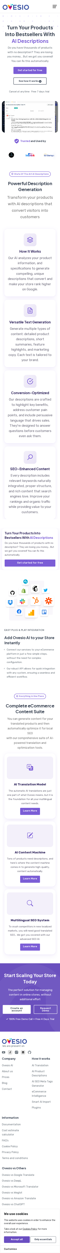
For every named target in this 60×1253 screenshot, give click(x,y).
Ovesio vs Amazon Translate (19, 1198)
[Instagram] (16, 1053)
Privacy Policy (10, 1152)
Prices (5, 1077)
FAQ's (5, 1140)
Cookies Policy (30, 1229)
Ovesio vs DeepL (11, 1180)
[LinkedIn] (23, 1053)
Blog (4, 1083)
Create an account (16, 1009)
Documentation (11, 1124)
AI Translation (40, 1065)
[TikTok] (10, 1053)
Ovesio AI (7, 1065)
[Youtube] (3, 1053)
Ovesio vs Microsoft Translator (20, 1186)
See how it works (29, 81)
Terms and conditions (15, 1158)
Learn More (30, 810)
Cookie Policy (10, 1146)
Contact (7, 1088)
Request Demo (45, 1009)
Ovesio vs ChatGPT (13, 1204)
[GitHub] (29, 1053)
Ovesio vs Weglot (12, 1192)
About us (7, 1071)
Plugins (36, 1107)
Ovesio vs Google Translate (18, 1174)
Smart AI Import (41, 1101)
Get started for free (30, 70)
